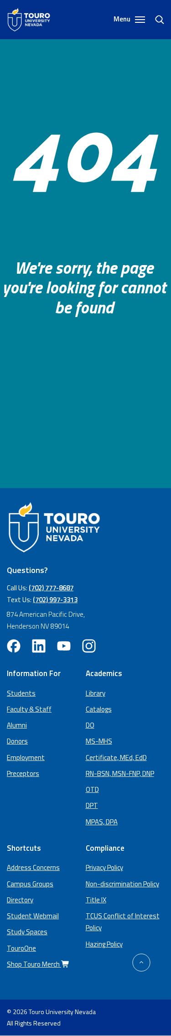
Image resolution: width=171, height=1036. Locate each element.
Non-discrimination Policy (122, 884)
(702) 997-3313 (55, 599)
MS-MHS (99, 741)
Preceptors (23, 773)
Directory (20, 900)
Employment (26, 757)
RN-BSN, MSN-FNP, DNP (120, 773)
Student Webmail (33, 916)
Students (21, 693)
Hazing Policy (104, 944)
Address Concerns (33, 867)
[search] (156, 19)
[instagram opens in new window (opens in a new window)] (89, 646)
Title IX (96, 900)
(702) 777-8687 (51, 588)
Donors (17, 741)
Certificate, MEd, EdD (116, 757)
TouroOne (21, 948)
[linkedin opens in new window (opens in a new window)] (39, 646)
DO (90, 725)
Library (95, 693)
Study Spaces (27, 932)
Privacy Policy (104, 867)
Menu (123, 19)
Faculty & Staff (29, 709)
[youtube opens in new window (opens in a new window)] (64, 646)
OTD (92, 789)
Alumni (17, 725)
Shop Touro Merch (34, 964)
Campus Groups (30, 884)
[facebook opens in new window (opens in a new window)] (14, 646)
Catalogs (99, 709)
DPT (92, 805)
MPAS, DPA (102, 822)
